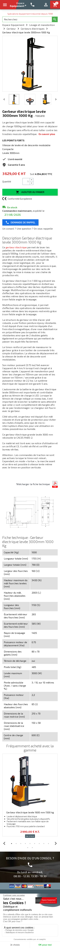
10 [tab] (27, 847)
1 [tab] (11, 843)
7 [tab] (39, 843)
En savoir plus (47, 134)
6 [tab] (34, 843)
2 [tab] (16, 843)
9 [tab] (48, 843)
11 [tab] (32, 847)
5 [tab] (30, 843)
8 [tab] (43, 843)
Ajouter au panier (30, 192)
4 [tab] (25, 843)
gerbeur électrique (16, 247)
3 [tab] (20, 843)
